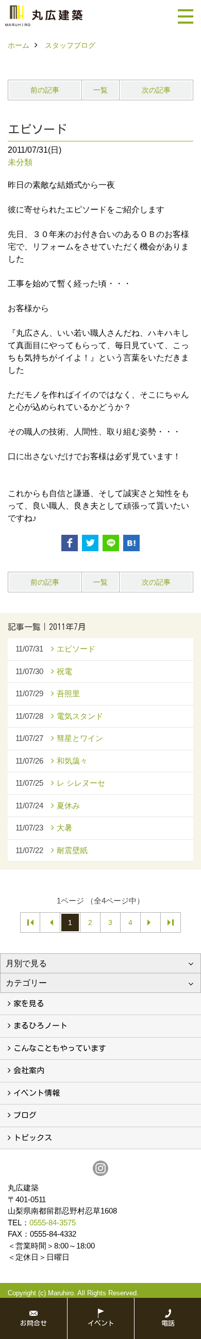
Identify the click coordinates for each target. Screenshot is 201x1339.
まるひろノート (40, 1025)
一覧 (100, 90)
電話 (168, 1323)
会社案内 (28, 1070)
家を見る (28, 1003)
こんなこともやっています (59, 1048)
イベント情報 (36, 1093)
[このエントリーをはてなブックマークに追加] (131, 543)
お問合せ (33, 1323)
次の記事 (156, 90)
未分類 (20, 162)
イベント (101, 1323)
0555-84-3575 (52, 1222)
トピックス (32, 1138)
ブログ (25, 1115)
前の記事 (44, 90)
